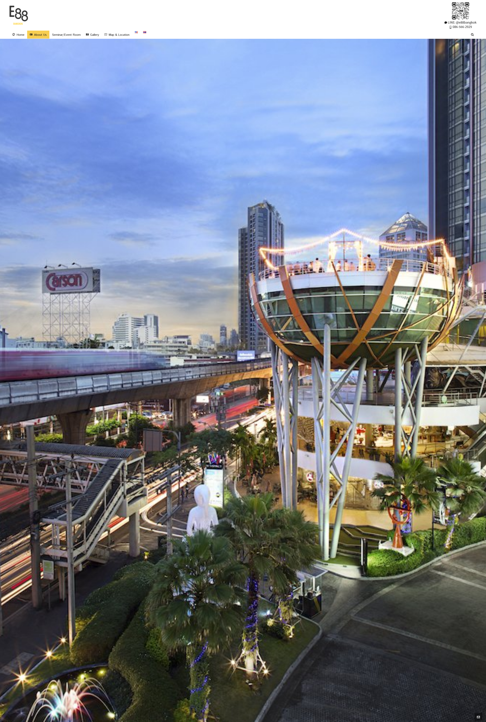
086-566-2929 (462, 27)
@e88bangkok (466, 22)
